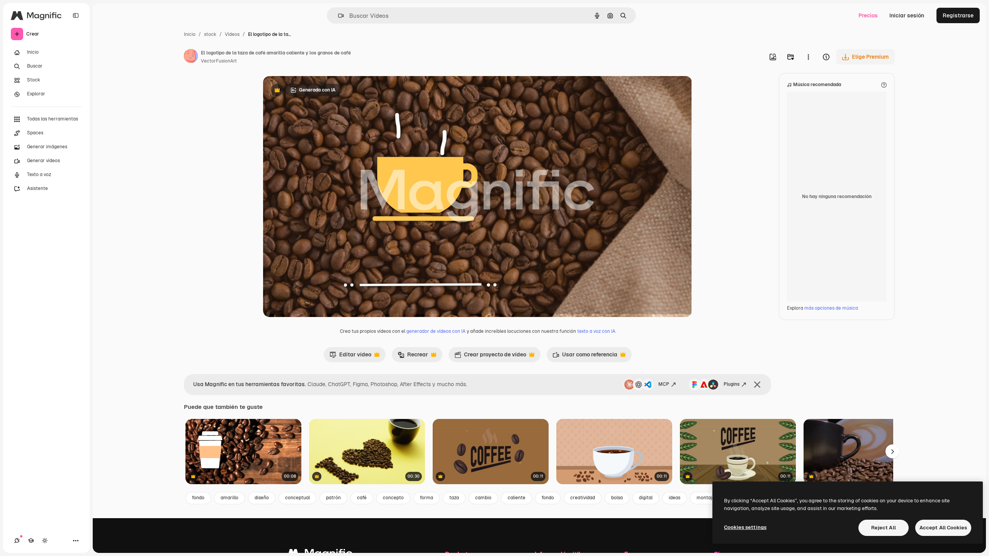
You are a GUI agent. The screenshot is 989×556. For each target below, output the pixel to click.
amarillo (229, 498)
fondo (198, 498)
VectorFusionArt (219, 61)
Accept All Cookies (943, 527)
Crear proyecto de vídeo (490, 356)
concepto (393, 498)
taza (454, 498)
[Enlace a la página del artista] (191, 57)
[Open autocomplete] (337, 16)
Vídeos (232, 34)
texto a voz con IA (596, 331)
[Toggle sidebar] (76, 15)
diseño (262, 498)
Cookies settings (745, 527)
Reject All (883, 527)
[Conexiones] (17, 540)
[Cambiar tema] (45, 540)
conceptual (297, 498)
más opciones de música (831, 308)
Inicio (189, 34)
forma (426, 498)
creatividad (582, 498)
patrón (333, 498)
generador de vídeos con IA (436, 331)
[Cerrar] (757, 384)
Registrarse (958, 15)
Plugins (731, 384)
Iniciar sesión (906, 15)
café (362, 498)
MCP (663, 384)
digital (646, 498)
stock (210, 34)
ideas (674, 498)
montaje (706, 498)
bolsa (617, 498)
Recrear (413, 356)
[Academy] (31, 540)
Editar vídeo (350, 356)
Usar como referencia (584, 356)
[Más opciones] (808, 56)
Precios (868, 15)
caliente (516, 498)
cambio (483, 498)
